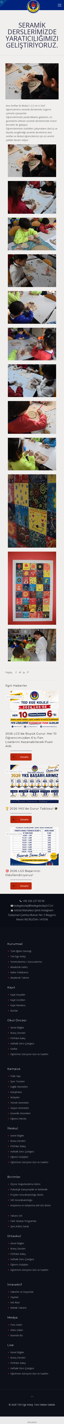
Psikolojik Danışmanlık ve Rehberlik (28, 1189)
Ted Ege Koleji (18, 956)
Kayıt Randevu (17, 1005)
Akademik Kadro (19, 967)
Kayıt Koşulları (17, 994)
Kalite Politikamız (19, 972)
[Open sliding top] (3, 3)
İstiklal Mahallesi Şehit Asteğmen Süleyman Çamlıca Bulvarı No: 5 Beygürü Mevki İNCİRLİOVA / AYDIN (32, 915)
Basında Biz (16, 1335)
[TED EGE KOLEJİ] (33, 5)
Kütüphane (16, 1092)
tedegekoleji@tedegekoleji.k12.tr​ (33, 905)
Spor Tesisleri (17, 1081)
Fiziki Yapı (15, 1076)
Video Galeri (16, 1330)
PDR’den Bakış (18, 1146)
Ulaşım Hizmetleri (19, 1108)
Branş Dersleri (17, 1032)
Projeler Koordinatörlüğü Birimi (26, 1194)
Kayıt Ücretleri (17, 1000)
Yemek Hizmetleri (19, 1102)
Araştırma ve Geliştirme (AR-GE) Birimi (30, 1205)
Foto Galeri (16, 1324)
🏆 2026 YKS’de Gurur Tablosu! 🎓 (31, 808)
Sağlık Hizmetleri (19, 1086)
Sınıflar (13, 1048)
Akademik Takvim (19, 977)
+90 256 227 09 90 (33, 901)
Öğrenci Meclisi (18, 1118)
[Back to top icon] (32, 1396)
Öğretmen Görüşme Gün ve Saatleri (29, 1054)
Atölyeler (15, 1097)
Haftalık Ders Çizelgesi (22, 1043)
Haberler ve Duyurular (21, 1291)
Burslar (14, 1010)
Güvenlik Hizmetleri (20, 1113)
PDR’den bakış (17, 1038)
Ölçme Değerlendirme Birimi (25, 1184)
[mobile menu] (59, 5)
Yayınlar (14, 1297)
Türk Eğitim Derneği (20, 951)
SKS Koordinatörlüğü (21, 1200)
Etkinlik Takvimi (18, 1307)
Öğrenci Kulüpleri (19, 1156)
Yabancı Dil (16, 1215)
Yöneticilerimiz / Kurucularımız (26, 961)
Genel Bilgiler (17, 1027)
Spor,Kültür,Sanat (19, 1226)
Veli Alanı (15, 1302)
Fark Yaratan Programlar (23, 1221)
